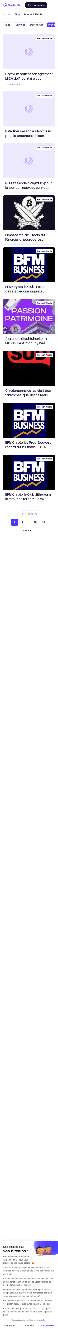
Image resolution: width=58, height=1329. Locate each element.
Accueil (7, 14)
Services (20, 24)
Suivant (27, 530)
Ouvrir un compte (36, 5)
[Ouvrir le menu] (52, 5)
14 (43, 522)
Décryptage (37, 24)
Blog (17, 14)
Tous (7, 24)
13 (35, 522)
